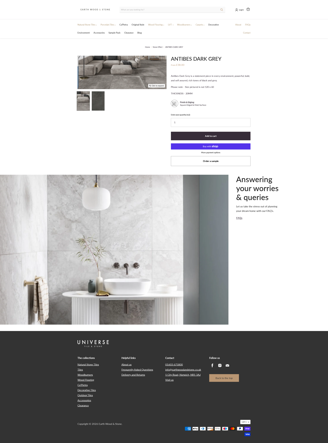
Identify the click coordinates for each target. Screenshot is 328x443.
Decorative (213, 24)
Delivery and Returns (133, 374)
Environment (84, 32)
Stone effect (157, 47)
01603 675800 (174, 364)
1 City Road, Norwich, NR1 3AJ (183, 374)
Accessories (99, 32)
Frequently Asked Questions (137, 369)
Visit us (169, 379)
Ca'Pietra (123, 24)
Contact (246, 32)
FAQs (247, 24)
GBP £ (244, 422)
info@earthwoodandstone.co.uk (183, 369)
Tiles (80, 369)
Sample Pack (114, 32)
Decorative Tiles (87, 390)
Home (147, 47)
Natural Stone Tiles (87, 24)
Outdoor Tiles (85, 395)
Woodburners (184, 24)
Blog (139, 32)
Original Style (138, 24)
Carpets (199, 24)
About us (126, 364)
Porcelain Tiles (108, 24)
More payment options (210, 152)
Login (241, 10)
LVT (170, 24)
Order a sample (211, 161)
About (238, 24)
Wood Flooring (155, 24)
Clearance (129, 32)
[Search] (221, 10)
